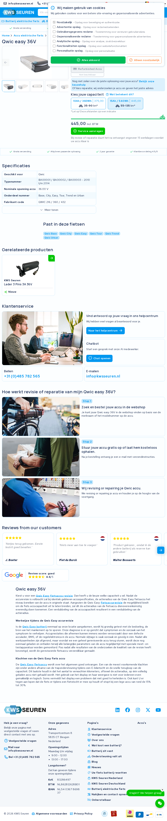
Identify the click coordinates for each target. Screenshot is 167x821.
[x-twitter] (148, 710)
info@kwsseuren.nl (103, 376)
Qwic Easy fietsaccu (33, 664)
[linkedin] (117, 710)
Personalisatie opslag (86, 50)
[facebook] (128, 710)
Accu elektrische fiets (29, 35)
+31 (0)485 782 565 (22, 376)
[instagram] (138, 710)
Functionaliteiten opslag (92, 46)
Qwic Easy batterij (34, 626)
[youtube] (158, 710)
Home (6, 35)
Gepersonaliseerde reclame (104, 36)
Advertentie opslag (88, 27)
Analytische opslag (91, 41)
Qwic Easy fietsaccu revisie (54, 595)
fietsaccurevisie (111, 602)
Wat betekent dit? (122, 94)
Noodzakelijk (88, 22)
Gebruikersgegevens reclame (101, 31)
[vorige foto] (5, 62)
